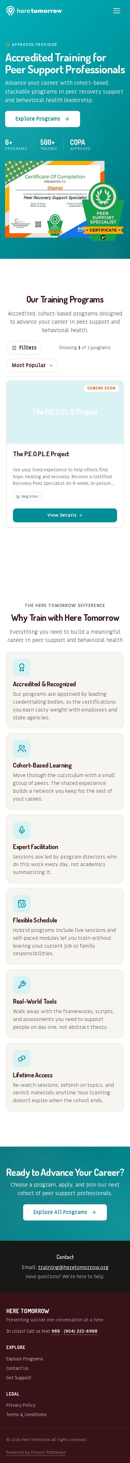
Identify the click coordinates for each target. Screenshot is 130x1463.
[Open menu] (117, 11)
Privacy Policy (20, 1405)
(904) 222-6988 (81, 1331)
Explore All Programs (60, 1212)
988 (55, 1331)
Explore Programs (37, 119)
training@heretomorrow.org (73, 1267)
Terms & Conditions (26, 1415)
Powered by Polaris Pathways (36, 1452)
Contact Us (17, 1368)
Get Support (18, 1378)
